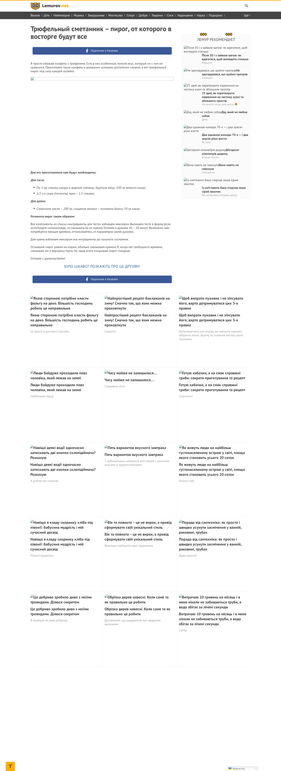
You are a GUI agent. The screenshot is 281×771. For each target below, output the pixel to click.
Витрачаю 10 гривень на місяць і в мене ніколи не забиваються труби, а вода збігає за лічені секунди (212, 618)
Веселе (35, 15)
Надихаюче (185, 15)
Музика (79, 15)
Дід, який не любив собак (224, 114)
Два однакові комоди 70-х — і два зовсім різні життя (225, 136)
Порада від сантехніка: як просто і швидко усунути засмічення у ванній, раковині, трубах (210, 544)
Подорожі (216, 15)
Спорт (131, 15)
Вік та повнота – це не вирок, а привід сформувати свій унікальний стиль (137, 537)
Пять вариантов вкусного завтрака (134, 454)
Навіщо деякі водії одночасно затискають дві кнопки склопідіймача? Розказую (63, 469)
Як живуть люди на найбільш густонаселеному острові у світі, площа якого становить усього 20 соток (212, 469)
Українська (238, 768)
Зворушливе (96, 15)
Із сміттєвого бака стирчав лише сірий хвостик (224, 189)
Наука (201, 15)
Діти (47, 15)
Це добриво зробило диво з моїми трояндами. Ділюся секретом (59, 611)
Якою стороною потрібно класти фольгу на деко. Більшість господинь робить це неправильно (64, 320)
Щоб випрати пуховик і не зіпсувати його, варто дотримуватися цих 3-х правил (209, 320)
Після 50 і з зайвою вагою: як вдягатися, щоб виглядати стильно (225, 57)
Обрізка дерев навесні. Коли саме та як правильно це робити (137, 611)
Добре (143, 15)
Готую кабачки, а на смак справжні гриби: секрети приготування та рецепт (212, 387)
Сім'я (170, 15)
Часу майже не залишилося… (129, 379)
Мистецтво (115, 15)
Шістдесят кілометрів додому (220, 152)
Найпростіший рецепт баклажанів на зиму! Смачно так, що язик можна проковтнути (136, 320)
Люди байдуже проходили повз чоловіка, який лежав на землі (57, 387)
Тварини (157, 15)
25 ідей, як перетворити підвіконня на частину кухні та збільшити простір (223, 97)
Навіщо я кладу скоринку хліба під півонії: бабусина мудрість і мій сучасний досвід (60, 544)
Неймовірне (62, 15)
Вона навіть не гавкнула (220, 167)
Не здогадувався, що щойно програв (225, 72)
